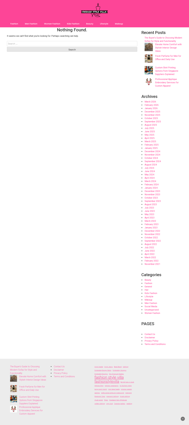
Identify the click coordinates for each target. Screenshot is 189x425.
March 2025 (150, 141)
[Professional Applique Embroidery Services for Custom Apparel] (149, 82)
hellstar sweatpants (111, 386)
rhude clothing (125, 396)
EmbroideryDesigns (101, 374)
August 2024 (151, 164)
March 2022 (150, 257)
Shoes (106, 400)
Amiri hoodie (98, 367)
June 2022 (150, 251)
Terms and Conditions (155, 344)
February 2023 (152, 224)
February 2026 (152, 105)
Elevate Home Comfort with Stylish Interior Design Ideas (168, 47)
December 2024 (152, 151)
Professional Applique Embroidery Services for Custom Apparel (167, 82)
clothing (125, 367)
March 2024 (150, 181)
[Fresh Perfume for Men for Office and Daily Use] (149, 58)
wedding (129, 404)
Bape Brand (118, 367)
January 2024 (151, 188)
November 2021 (152, 264)
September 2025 (153, 121)
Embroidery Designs (119, 370)
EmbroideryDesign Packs (102, 370)
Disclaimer (150, 337)
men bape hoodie (114, 389)
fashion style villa (109, 377)
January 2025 (151, 148)
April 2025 (150, 138)
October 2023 (151, 197)
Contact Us (150, 334)
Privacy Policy (151, 341)
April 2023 (150, 217)
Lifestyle (104, 23)
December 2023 (152, 191)
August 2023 (151, 204)
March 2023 (150, 221)
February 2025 (152, 144)
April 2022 (150, 254)
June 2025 (150, 131)
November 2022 (152, 234)
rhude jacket (98, 400)
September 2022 (153, 241)
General (148, 286)
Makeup (119, 23)
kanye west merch (100, 389)
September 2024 (153, 161)
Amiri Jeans (108, 367)
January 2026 (151, 108)
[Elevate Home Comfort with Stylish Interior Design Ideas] (149, 47)
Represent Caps (99, 396)
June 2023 (150, 211)
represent (128, 393)
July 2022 (149, 247)
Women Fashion (52, 23)
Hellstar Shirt (98, 386)
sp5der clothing (99, 404)
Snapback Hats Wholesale (118, 400)
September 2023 (153, 201)
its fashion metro (126, 386)
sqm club (109, 404)
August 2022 (151, 244)
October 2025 (151, 118)
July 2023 (149, 207)
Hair (146, 290)
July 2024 (149, 168)
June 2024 (150, 171)
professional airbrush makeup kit (112, 393)
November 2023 (152, 194)
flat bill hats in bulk (127, 382)
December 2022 (152, 231)
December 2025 (152, 111)
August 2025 (151, 125)
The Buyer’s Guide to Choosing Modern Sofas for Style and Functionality (25, 369)
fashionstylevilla (106, 381)
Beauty (89, 23)
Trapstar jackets (119, 404)
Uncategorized (152, 309)
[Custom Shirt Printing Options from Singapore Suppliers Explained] (149, 70)
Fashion (14, 23)
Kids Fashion (73, 23)
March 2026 (150, 101)
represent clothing (112, 396)
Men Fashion (31, 23)
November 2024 (152, 154)
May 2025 (149, 135)
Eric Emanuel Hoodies (116, 374)
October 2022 (151, 237)
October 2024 (151, 158)
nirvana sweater (126, 389)
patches (97, 393)
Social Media (151, 306)
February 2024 (152, 184)
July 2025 (149, 128)
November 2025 (152, 115)
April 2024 (150, 178)
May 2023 (149, 214)
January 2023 (151, 227)
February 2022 (152, 260)
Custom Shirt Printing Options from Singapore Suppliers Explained (166, 71)
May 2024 (149, 174)
